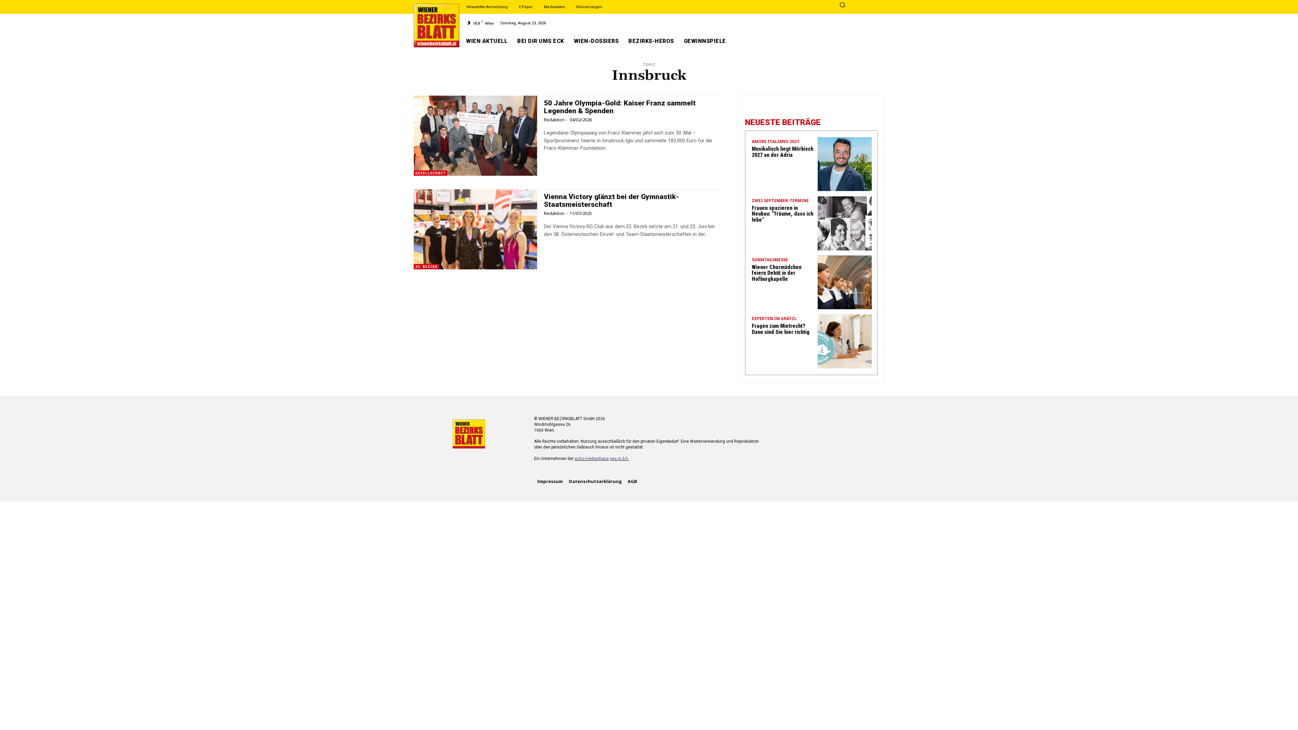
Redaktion (554, 120)
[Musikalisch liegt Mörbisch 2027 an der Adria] (845, 164)
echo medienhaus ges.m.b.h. (602, 458)
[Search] (842, 5)
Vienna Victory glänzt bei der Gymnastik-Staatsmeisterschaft (611, 201)
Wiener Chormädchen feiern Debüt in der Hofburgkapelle (776, 273)
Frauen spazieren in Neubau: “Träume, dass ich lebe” (782, 214)
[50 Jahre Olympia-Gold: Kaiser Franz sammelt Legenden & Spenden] (475, 136)
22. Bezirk (426, 266)
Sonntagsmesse (770, 260)
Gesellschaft (430, 173)
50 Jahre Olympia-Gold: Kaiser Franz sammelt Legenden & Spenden (620, 107)
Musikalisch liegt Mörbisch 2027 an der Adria (782, 152)
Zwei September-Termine (780, 201)
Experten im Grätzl (774, 319)
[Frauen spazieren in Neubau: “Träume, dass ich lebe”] (845, 223)
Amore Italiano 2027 (775, 142)
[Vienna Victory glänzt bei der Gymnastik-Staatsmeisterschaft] (475, 229)
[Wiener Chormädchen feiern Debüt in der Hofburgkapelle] (845, 283)
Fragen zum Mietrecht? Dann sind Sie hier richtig (781, 329)
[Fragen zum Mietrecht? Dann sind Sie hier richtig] (845, 341)
